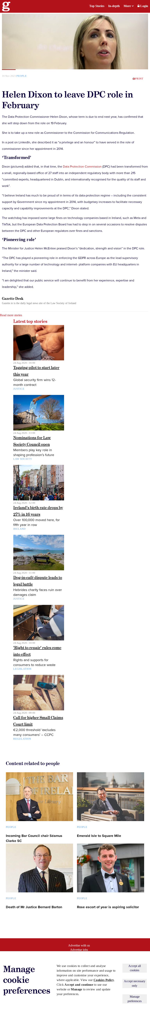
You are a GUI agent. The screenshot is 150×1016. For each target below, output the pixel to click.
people (21, 75)
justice (18, 388)
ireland (19, 528)
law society (22, 458)
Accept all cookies (134, 968)
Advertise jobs (79, 949)
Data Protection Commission (82, 167)
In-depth (114, 6)
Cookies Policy (104, 980)
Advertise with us (79, 945)
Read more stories (11, 315)
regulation (22, 738)
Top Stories (96, 6)
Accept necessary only (134, 983)
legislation (22, 668)
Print (139, 78)
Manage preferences (135, 999)
